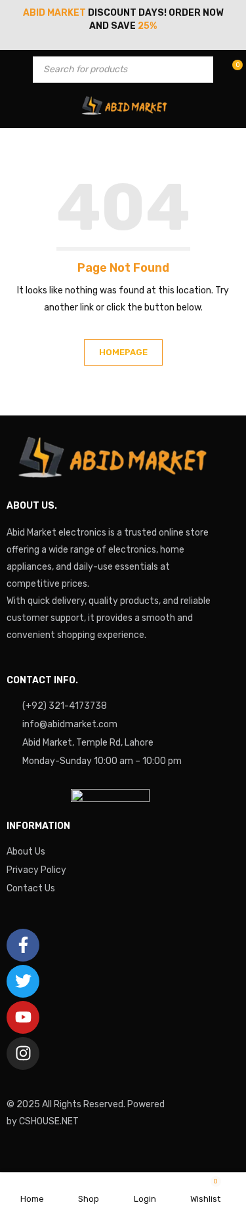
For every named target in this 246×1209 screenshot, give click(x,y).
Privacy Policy (36, 870)
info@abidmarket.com (69, 724)
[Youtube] (23, 1017)
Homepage (123, 352)
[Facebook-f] (23, 945)
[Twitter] (23, 981)
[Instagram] (23, 1053)
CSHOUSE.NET (49, 1121)
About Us (26, 851)
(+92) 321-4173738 (64, 705)
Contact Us (31, 888)
